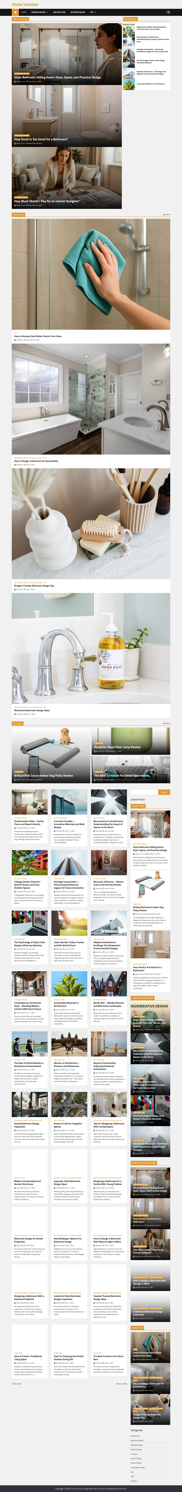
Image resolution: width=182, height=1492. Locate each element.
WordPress (121, 1488)
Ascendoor (101, 1488)
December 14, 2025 (35, 81)
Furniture (19, 772)
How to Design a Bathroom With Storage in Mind (149, 1282)
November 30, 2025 (35, 780)
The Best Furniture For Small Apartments (121, 775)
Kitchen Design (136, 1463)
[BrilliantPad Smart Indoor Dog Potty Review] (150, 884)
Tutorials (134, 1481)
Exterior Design (77, 12)
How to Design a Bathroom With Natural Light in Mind (107, 1240)
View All (166, 214)
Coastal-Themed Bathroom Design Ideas (107, 1298)
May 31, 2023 (30, 714)
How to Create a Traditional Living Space (28, 1358)
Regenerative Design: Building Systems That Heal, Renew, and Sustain (151, 28)
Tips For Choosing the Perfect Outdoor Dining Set (69, 1358)
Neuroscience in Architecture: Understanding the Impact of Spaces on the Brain (153, 39)
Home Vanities (25, 4)
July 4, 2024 (110, 780)
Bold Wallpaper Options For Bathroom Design (68, 1240)
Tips (91, 12)
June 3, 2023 (30, 464)
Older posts (16, 1383)
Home (23, 12)
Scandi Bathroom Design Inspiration (26, 1125)
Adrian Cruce (20, 81)
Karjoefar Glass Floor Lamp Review (117, 747)
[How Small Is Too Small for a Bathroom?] (150, 944)
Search (164, 792)
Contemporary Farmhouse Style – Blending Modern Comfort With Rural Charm (27, 1005)
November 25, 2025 (32, 340)
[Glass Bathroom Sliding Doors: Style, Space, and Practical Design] (150, 824)
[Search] (168, 12)
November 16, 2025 (35, 205)
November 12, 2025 (115, 751)
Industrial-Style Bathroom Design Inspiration (67, 1298)
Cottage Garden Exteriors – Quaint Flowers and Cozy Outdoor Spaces (28, 884)
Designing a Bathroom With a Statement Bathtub (29, 1298)
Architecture (59, 12)
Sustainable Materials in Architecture (151, 84)
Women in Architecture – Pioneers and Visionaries (66, 1064)
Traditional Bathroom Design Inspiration (147, 1313)
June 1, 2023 (30, 589)
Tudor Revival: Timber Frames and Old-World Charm (69, 944)
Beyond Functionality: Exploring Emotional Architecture (104, 1066)
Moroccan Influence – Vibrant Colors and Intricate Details (108, 883)
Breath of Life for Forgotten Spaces (68, 1125)
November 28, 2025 (35, 143)
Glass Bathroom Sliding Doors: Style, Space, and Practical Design (57, 77)
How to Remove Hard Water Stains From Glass (38, 336)
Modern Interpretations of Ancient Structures (27, 1183)
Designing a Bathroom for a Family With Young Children (107, 1183)
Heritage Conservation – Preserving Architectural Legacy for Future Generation (152, 50)
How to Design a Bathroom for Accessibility (36, 461)
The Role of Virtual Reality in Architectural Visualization (28, 1064)
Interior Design (38, 12)
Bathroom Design (22, 74)
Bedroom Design (137, 1445)
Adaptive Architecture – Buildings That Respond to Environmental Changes (151, 72)
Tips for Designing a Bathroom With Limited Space (108, 1125)
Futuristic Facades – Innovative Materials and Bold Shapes (69, 824)
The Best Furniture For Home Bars (108, 1358)
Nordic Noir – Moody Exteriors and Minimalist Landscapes (108, 1004)
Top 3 (132, 1476)
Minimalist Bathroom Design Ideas (32, 710)
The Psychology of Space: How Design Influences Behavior (151, 61)
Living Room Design (138, 1467)
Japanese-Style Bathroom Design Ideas (67, 1183)
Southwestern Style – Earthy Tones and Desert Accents (29, 823)
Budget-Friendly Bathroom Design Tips (34, 585)
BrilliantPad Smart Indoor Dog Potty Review (43, 775)
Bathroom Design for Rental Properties (28, 1240)
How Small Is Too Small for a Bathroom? (41, 139)
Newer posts (121, 1383)
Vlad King (19, 340)
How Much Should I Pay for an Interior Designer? (46, 201)
